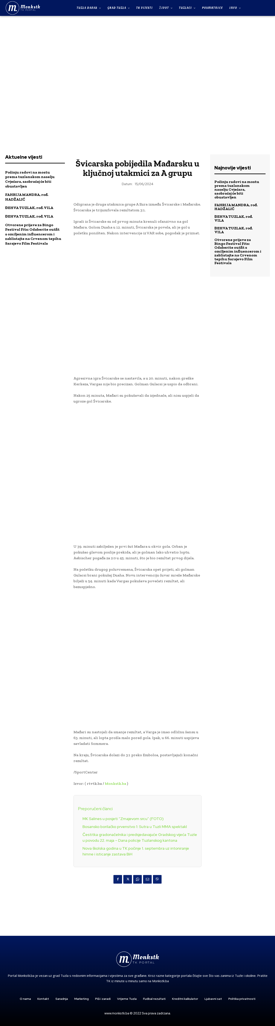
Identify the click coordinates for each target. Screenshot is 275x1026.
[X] (127, 879)
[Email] (147, 879)
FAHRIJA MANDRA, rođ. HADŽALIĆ (236, 207)
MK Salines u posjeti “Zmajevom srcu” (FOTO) (123, 818)
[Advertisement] (137, 82)
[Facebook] (117, 879)
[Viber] (157, 879)
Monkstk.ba (115, 783)
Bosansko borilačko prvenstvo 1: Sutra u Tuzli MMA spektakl (134, 826)
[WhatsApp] (137, 879)
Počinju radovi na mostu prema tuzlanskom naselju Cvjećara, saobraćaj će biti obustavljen (30, 179)
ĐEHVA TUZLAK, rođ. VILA (29, 207)
